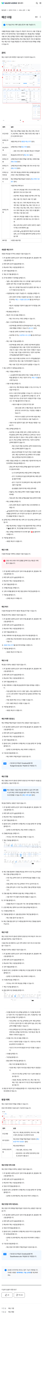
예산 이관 (14, 168)
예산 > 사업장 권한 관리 (22, 300)
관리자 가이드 (12, 10)
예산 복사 (26, 155)
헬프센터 (4, 10)
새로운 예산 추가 (26, 142)
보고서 (31, 328)
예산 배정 (11, 1312)
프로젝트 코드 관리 (25, 335)
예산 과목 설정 (27, 795)
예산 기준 (11, 1308)
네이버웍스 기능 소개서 (24, 1272)
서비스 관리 (22, 10)
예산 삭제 (24, 147)
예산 (29, 10)
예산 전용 (14, 162)
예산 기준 (35, 378)
